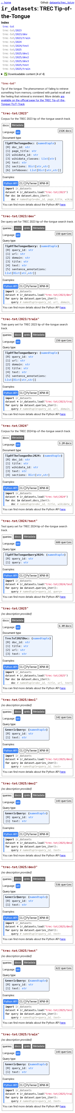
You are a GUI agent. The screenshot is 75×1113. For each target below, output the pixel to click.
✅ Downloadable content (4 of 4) (24, 74)
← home (6, 2)
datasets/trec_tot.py (62, 2)
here (63, 204)
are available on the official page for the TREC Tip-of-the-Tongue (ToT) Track (33, 100)
